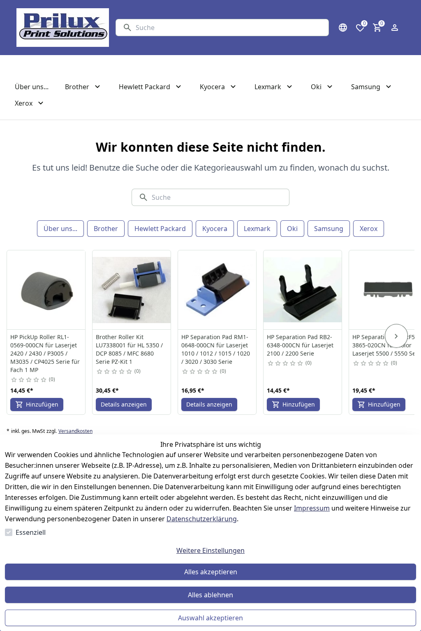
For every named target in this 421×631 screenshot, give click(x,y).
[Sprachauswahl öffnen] (343, 27)
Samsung (328, 228)
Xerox (368, 228)
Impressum (312, 508)
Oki (292, 228)
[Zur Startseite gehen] (62, 27)
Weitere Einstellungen (210, 550)
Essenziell (31, 532)
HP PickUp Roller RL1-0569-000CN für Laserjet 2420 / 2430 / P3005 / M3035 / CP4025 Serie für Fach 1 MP (45, 353)
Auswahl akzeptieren (210, 617)
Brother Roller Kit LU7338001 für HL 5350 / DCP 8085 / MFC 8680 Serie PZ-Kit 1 (129, 349)
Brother (106, 228)
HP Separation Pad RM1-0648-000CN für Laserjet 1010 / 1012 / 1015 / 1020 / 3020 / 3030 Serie (215, 349)
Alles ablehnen (210, 594)
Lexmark (257, 228)
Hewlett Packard (160, 228)
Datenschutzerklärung (202, 518)
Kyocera (214, 228)
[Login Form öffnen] (394, 27)
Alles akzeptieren (210, 571)
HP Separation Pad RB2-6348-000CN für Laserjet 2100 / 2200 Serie (300, 345)
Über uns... (60, 228)
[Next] (396, 336)
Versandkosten (75, 431)
